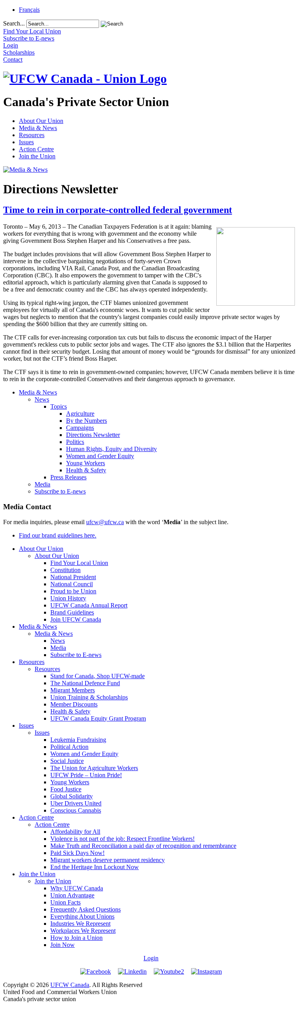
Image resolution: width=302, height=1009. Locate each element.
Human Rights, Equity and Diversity (111, 449)
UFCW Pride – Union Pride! (86, 775)
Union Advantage (72, 895)
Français (29, 9)
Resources (31, 135)
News (42, 399)
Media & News (38, 128)
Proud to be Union (73, 591)
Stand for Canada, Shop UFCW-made (97, 676)
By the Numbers (86, 420)
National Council (71, 584)
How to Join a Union (76, 937)
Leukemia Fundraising (78, 739)
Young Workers (85, 463)
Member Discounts (74, 704)
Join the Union (37, 156)
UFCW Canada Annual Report (88, 605)
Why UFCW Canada (76, 888)
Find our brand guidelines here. (57, 535)
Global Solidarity (71, 796)
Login (151, 958)
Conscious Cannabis (75, 810)
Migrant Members (72, 690)
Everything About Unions (82, 916)
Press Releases (68, 477)
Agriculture (80, 413)
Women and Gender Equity (100, 456)
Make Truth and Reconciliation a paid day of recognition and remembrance (143, 845)
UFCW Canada (69, 984)
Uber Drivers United (75, 803)
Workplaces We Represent (83, 930)
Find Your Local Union (79, 563)
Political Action (69, 746)
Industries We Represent (80, 923)
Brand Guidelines (72, 612)
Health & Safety (86, 470)
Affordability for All (75, 831)
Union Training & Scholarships (89, 697)
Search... (14, 23)
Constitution (65, 570)
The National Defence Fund (85, 683)
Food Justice (65, 789)
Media (42, 484)
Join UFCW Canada (75, 619)
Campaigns (80, 427)
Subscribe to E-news (60, 491)
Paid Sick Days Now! (77, 852)
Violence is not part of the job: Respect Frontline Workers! (122, 838)
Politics (75, 441)
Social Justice (67, 761)
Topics (58, 406)
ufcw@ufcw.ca (105, 522)
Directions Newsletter (93, 434)
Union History (68, 598)
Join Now (62, 944)
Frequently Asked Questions (85, 909)
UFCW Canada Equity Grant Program (98, 718)
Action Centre (36, 149)
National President (73, 577)
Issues (26, 142)
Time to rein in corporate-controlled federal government (117, 210)
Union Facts (65, 902)
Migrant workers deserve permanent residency (107, 860)
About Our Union (41, 120)
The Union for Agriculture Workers (94, 768)
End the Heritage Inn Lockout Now (94, 867)
